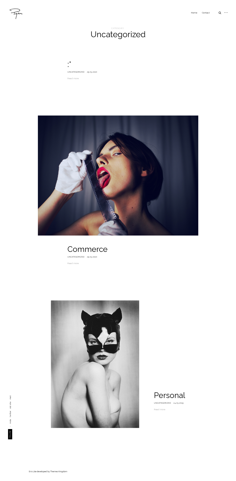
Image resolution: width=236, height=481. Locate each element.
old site (10, 405)
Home (194, 13)
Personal (169, 395)
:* (69, 64)
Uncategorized (75, 72)
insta (10, 421)
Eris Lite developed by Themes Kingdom (48, 471)
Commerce (87, 249)
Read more (73, 78)
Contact (206, 13)
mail (10, 397)
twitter (10, 414)
